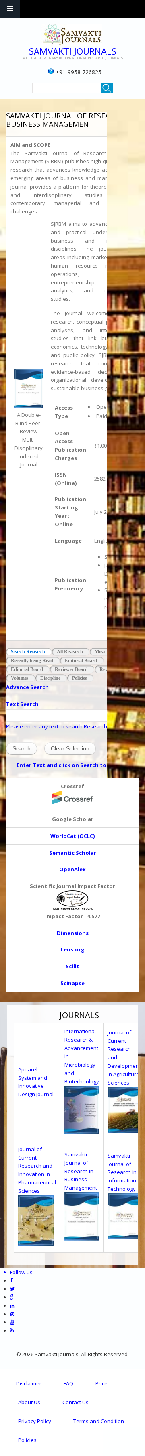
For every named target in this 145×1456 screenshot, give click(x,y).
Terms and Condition (98, 1421)
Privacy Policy (34, 1421)
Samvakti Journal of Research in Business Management (80, 1171)
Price (101, 1383)
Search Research (31, 652)
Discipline (50, 678)
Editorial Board (81, 660)
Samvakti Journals (72, 51)
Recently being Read (32, 660)
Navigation (10, 9)
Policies (79, 678)
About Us (29, 1402)
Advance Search (27, 687)
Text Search (22, 704)
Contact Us (75, 1402)
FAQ (68, 1383)
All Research (70, 652)
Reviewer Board (71, 669)
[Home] (71, 35)
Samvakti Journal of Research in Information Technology (122, 1172)
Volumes (20, 678)
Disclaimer (28, 1383)
